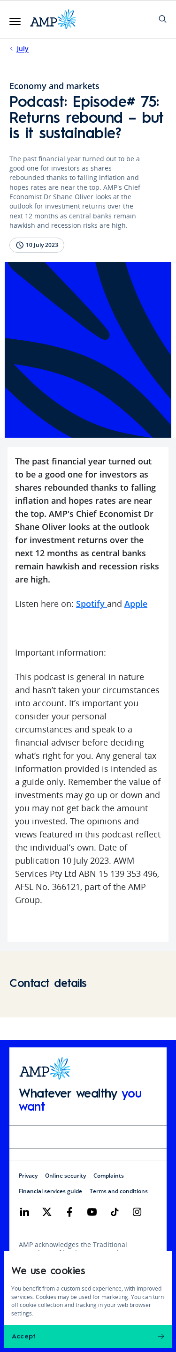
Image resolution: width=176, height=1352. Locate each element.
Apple (135, 603)
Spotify (91, 603)
